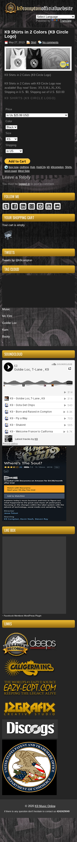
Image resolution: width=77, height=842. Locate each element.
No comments (50, 42)
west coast (10, 171)
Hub (32, 167)
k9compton (57, 167)
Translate (65, 20)
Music (6, 309)
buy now (13, 167)
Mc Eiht (7, 316)
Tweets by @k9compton (17, 260)
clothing (24, 167)
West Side (24, 171)
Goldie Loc (9, 323)
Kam (5, 329)
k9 (48, 167)
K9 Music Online (45, 806)
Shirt (33, 42)
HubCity (41, 167)
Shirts (68, 167)
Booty (6, 336)
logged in (24, 184)
